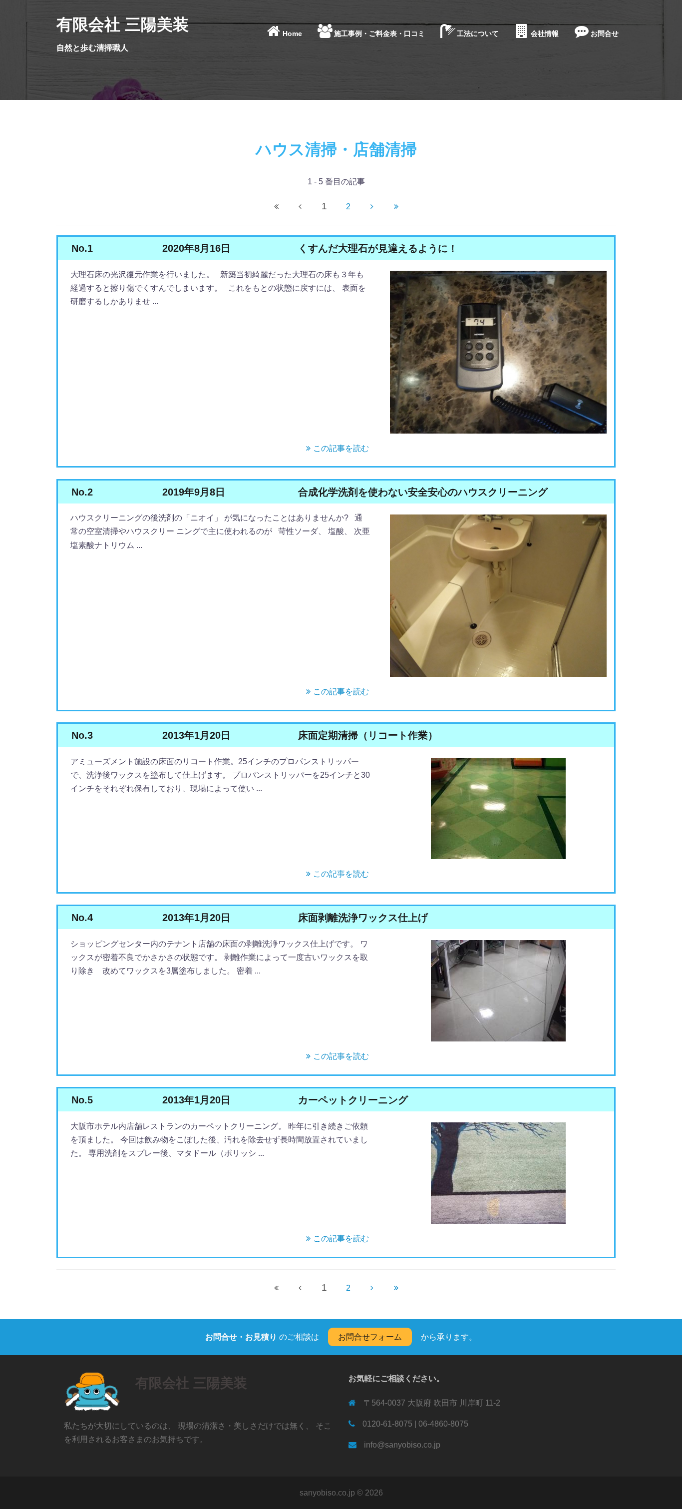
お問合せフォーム (370, 1337)
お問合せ (605, 33)
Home (292, 33)
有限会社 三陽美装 (122, 24)
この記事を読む (341, 448)
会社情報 (545, 33)
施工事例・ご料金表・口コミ (379, 33)
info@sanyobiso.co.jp (402, 1445)
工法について (478, 33)
